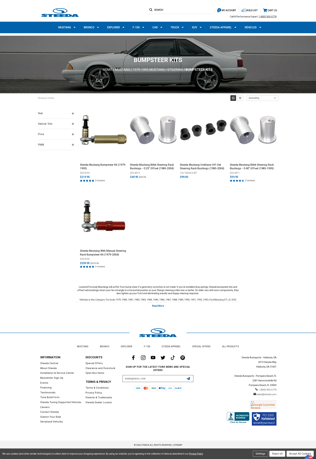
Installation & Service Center (57, 373)
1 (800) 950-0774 (267, 16)
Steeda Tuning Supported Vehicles (60, 402)
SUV (194, 27)
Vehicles (251, 27)
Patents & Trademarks (99, 397)
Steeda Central (49, 363)
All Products (230, 346)
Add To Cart (103, 156)
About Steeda (48, 368)
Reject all (277, 453)
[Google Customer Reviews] (262, 404)
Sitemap (178, 445)
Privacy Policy (94, 392)
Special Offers (201, 346)
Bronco (89, 27)
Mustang (64, 27)
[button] (233, 98)
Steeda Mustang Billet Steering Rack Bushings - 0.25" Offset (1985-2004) (152, 166)
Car (155, 27)
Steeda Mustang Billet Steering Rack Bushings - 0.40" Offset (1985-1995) (252, 166)
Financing (46, 387)
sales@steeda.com (266, 394)
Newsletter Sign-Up (51, 378)
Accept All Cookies (300, 453)
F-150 (136, 27)
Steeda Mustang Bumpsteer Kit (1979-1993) (103, 166)
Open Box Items (95, 373)
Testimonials (48, 392)
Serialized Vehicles (51, 421)
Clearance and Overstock (100, 368)
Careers (45, 407)
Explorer (113, 27)
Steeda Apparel (221, 27)
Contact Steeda (49, 412)
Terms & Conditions (97, 387)
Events (44, 383)
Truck (175, 27)
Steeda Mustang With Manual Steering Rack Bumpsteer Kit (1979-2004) (103, 252)
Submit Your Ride (50, 417)
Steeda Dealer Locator (99, 402)
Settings (260, 453)
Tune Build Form (50, 397)
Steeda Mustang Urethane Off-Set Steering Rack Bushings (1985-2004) (202, 166)
